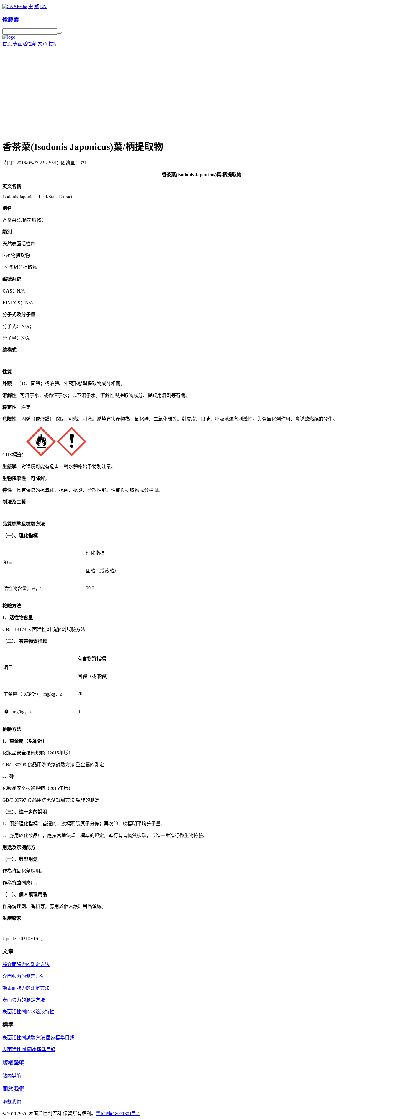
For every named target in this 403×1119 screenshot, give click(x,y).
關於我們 (13, 1089)
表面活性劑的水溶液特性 (28, 1011)
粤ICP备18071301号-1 (118, 1113)
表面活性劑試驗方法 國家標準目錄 (38, 1037)
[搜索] (59, 33)
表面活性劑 (25, 43)
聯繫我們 (11, 1101)
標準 (53, 43)
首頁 (7, 43)
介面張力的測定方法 (23, 976)
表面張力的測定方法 (23, 999)
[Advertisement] (201, 91)
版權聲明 (13, 1063)
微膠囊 (10, 20)
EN (43, 6)
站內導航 (11, 1075)
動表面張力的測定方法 (26, 988)
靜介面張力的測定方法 (26, 964)
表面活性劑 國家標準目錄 (28, 1049)
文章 (42, 43)
